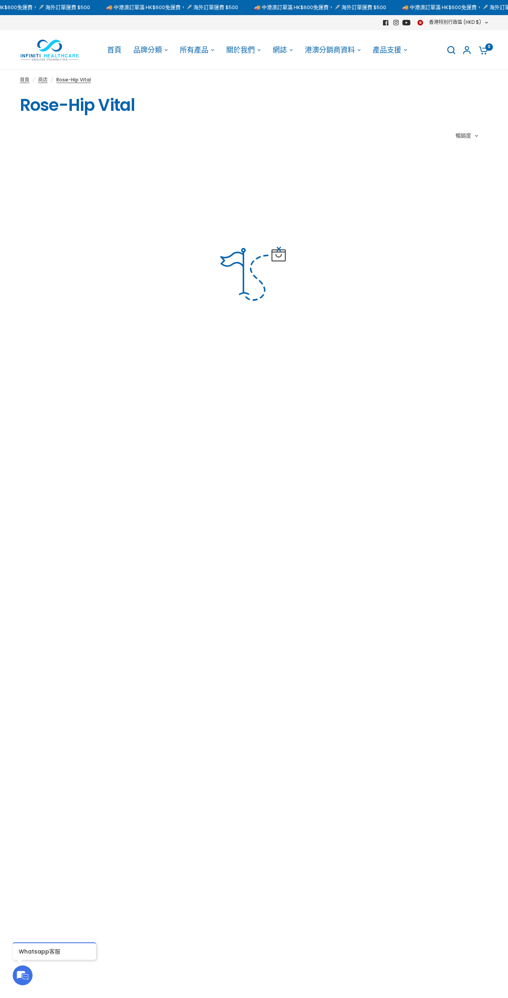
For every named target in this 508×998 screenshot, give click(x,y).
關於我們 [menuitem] (240, 50)
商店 (43, 79)
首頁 (24, 79)
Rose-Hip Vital (73, 79)
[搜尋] (451, 50)
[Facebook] (386, 22)
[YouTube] (406, 22)
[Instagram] (396, 22)
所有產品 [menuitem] (194, 50)
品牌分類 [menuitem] (147, 50)
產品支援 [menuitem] (387, 50)
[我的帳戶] (467, 50)
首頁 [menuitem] (114, 50)
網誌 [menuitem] (280, 50)
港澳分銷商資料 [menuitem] (330, 50)
